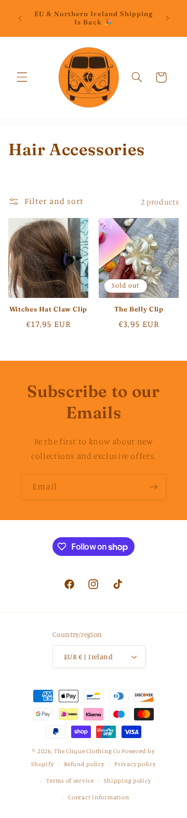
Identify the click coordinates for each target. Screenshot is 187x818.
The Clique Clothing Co (87, 751)
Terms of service (70, 780)
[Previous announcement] (19, 18)
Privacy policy (134, 764)
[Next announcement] (167, 18)
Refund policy (84, 764)
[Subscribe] (154, 486)
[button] (22, 77)
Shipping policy (127, 780)
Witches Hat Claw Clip (48, 309)
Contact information (98, 797)
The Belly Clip (139, 309)
